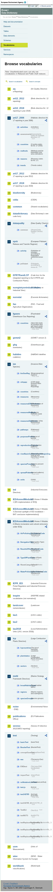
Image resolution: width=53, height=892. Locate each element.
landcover (18, 605)
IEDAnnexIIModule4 (21, 521)
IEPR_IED (18, 583)
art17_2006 (18, 118)
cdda (15, 200)
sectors (23, 666)
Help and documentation (13, 22)
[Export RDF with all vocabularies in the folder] (46, 120)
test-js (22, 787)
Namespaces (9, 54)
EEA (14, 2)
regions (23, 692)
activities (24, 127)
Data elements (9, 36)
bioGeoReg (25, 373)
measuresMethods (25, 412)
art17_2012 (18, 173)
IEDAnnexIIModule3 (21, 509)
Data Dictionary (23, 17)
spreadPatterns (25, 473)
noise (16, 706)
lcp (14, 638)
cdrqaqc (23, 382)
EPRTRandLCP (21, 275)
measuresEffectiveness (25, 404)
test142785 (24, 794)
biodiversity (19, 193)
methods (24, 151)
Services (7, 50)
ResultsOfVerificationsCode (25, 549)
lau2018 (17, 629)
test (15, 735)
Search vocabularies (15, 81)
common (17, 207)
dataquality (18, 223)
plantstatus (25, 656)
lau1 (15, 615)
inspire (16, 596)
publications (19, 716)
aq (14, 89)
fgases (16, 314)
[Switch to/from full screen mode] (36, 6)
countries (24, 144)
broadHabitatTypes (25, 685)
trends (23, 165)
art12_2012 (18, 98)
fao (14, 304)
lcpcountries (25, 648)
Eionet (14, 17)
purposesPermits (25, 437)
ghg (15, 345)
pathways (24, 430)
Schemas (7, 40)
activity (23, 251)
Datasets (7, 26)
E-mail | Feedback (11, 883)
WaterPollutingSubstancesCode (25, 572)
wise (15, 856)
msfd (15, 676)
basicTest (24, 742)
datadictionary (20, 213)
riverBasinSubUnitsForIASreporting (25, 454)
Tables (6, 31)
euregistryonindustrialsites (21, 287)
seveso (16, 726)
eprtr (15, 241)
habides (17, 354)
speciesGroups (25, 698)
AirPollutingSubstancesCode (25, 533)
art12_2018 (18, 108)
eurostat (17, 297)
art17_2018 (18, 183)
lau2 (15, 622)
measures (24, 397)
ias (14, 364)
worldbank (18, 866)
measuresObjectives (25, 421)
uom (15, 846)
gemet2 (17, 338)
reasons (23, 159)
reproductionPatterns (25, 445)
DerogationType (25, 542)
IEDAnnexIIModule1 (21, 499)
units (22, 480)
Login (32, 6)
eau (21, 759)
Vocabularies (9, 45)
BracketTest (25, 747)
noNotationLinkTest (25, 782)
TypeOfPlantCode (25, 558)
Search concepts (34, 81)
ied (14, 490)
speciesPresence (25, 464)
